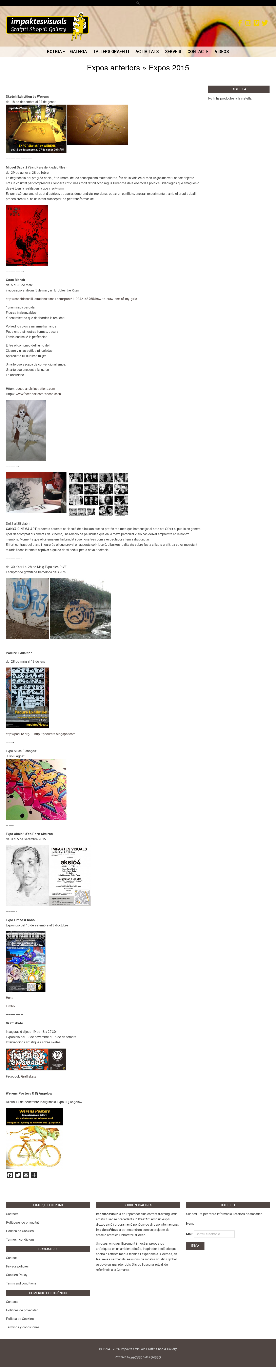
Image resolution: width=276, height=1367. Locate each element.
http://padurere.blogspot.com (54, 734)
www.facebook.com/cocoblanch (38, 394)
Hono (9, 998)
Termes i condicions (20, 1239)
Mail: (190, 1234)
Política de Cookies (20, 1231)
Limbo (10, 1006)
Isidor (157, 1357)
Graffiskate (28, 1076)
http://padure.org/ (18, 734)
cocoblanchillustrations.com (35, 389)
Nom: (190, 1223)
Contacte (12, 1214)
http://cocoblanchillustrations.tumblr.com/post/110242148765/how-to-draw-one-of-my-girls (71, 299)
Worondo (136, 1357)
